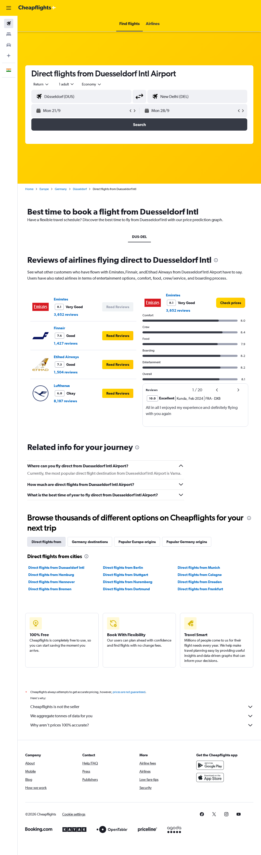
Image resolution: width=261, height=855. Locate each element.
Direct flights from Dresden (200, 582)
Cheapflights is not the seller (54, 706)
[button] (8, 8)
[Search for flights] (8, 23)
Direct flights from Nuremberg (127, 582)
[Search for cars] (8, 45)
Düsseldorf (80, 189)
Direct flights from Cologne (200, 575)
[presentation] (216, 260)
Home (29, 189)
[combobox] (92, 84)
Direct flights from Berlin (123, 567)
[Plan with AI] (8, 56)
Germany (61, 189)
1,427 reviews (65, 343)
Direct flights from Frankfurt (200, 589)
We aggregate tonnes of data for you (61, 715)
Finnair (59, 328)
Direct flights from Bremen (49, 589)
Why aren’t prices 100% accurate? (59, 725)
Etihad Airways (66, 357)
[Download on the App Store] (210, 777)
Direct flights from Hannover (51, 582)
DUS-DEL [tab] (139, 237)
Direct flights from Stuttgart (125, 575)
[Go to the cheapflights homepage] (37, 7)
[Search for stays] (8, 34)
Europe (44, 189)
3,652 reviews (66, 314)
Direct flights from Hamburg (51, 575)
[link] (230, 303)
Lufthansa (62, 386)
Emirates (61, 299)
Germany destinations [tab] (90, 542)
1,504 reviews (65, 372)
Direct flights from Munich (199, 567)
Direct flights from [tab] (46, 542)
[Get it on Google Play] (210, 765)
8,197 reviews (65, 401)
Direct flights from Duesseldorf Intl (56, 567)
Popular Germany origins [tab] (186, 542)
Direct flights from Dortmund (126, 589)
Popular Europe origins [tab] (137, 542)
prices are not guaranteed (129, 692)
